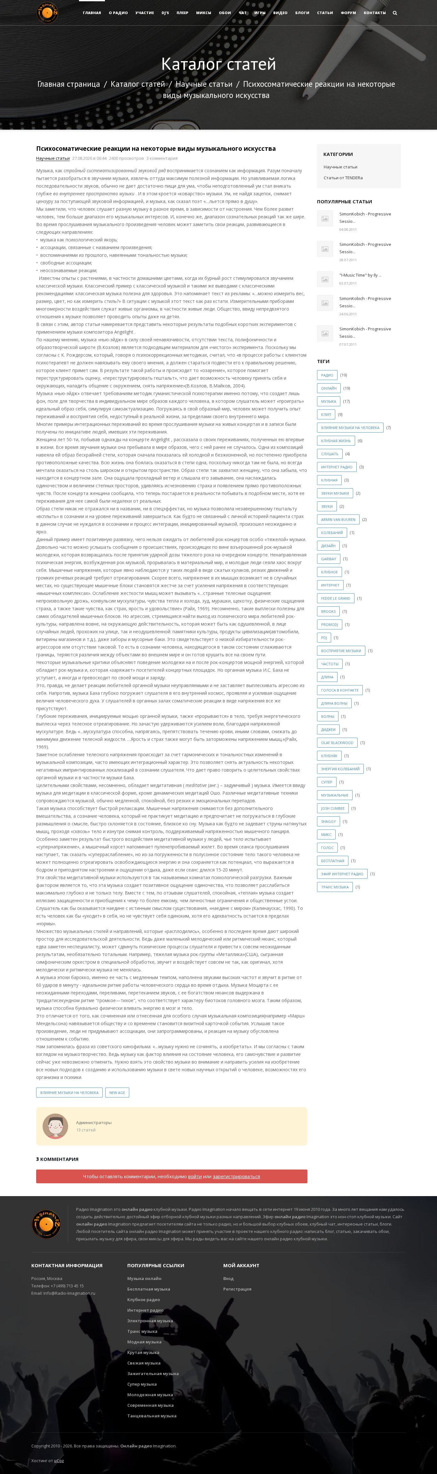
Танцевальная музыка (152, 1416)
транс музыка (335, 887)
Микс (326, 834)
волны (327, 716)
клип (326, 414)
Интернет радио (145, 1310)
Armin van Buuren (338, 519)
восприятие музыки (341, 650)
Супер (326, 782)
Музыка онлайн (144, 1278)
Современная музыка (150, 1405)
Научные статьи (204, 84)
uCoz (59, 1460)
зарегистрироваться (236, 1176)
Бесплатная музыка (148, 1289)
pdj (324, 637)
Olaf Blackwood (337, 742)
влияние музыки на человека (69, 1092)
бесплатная (332, 860)
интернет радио (337, 467)
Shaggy (328, 821)
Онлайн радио (136, 1446)
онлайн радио (137, 1209)
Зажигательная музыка (153, 1373)
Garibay (328, 558)
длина (327, 677)
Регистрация (237, 1289)
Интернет (330, 585)
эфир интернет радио (342, 873)
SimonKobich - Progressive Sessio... (365, 217)
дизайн (328, 545)
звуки (327, 506)
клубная (329, 480)
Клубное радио (143, 1299)
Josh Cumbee (333, 808)
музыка (328, 401)
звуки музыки (335, 493)
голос (327, 847)
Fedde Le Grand (335, 598)
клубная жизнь (336, 440)
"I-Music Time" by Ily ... (360, 275)
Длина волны (334, 703)
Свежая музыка (144, 1363)
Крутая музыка (143, 1352)
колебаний (332, 532)
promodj (329, 624)
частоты (329, 663)
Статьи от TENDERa (343, 178)
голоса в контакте (340, 690)
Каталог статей (138, 84)
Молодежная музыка (150, 1394)
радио (327, 375)
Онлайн (329, 388)
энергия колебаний (340, 768)
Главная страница (68, 84)
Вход (228, 1278)
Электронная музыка (150, 1321)
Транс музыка (142, 1331)
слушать (329, 453)
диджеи (328, 729)
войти (195, 1176)
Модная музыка (144, 1342)
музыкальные (334, 795)
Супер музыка (142, 1384)
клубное (329, 572)
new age (117, 1092)
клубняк (329, 755)
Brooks (328, 611)
